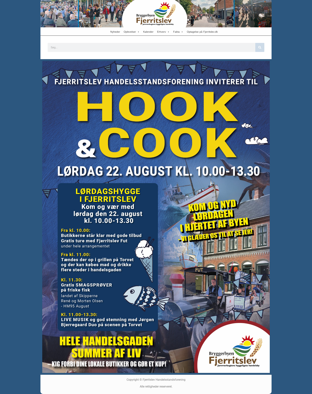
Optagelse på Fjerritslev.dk (202, 31)
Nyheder (115, 31)
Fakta (176, 31)
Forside (98, 31)
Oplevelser (130, 31)
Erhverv (161, 31)
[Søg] (259, 47)
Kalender (148, 31)
